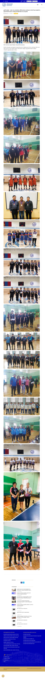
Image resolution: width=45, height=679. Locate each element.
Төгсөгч (35, 1)
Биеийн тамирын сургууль (9, 642)
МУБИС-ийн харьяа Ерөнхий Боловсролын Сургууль (12, 648)
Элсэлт (29, 1)
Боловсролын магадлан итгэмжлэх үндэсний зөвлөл (32, 636)
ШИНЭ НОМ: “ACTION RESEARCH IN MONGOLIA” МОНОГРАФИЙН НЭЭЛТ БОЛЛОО (24, 590)
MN (40, 1)
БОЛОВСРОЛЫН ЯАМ (26, 634)
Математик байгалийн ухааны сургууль (11, 634)
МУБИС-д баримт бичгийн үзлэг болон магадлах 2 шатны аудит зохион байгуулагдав (24, 617)
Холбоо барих (24, 1)
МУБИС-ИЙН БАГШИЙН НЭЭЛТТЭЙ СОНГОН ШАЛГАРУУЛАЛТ (23, 593)
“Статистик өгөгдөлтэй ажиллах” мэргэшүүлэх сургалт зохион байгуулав (24, 601)
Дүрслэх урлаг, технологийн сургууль (11, 637)
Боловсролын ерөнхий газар (28, 643)
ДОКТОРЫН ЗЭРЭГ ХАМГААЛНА (23, 612)
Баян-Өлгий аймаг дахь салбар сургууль (11, 649)
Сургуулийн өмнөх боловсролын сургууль (12, 643)
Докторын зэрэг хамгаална (22, 608)
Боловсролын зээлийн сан (28, 638)
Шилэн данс (22, 1)
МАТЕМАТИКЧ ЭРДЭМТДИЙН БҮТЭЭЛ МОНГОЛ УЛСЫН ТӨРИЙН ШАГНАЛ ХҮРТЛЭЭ (24, 597)
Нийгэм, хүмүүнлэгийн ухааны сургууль (11, 635)
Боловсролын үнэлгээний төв (29, 640)
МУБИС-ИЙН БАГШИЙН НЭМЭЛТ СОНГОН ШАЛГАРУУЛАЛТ (25, 605)
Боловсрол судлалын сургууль (10, 639)
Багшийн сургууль (7, 640)
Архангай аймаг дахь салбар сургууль (11, 645)
